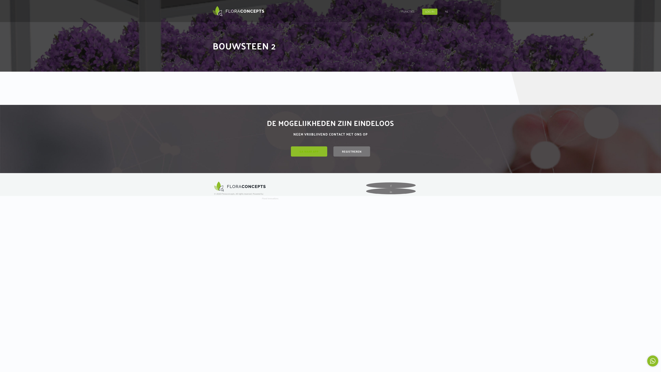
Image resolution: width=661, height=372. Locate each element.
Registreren (351, 151)
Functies (408, 11)
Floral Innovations (270, 199)
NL (446, 11)
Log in (429, 11)
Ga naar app (309, 151)
